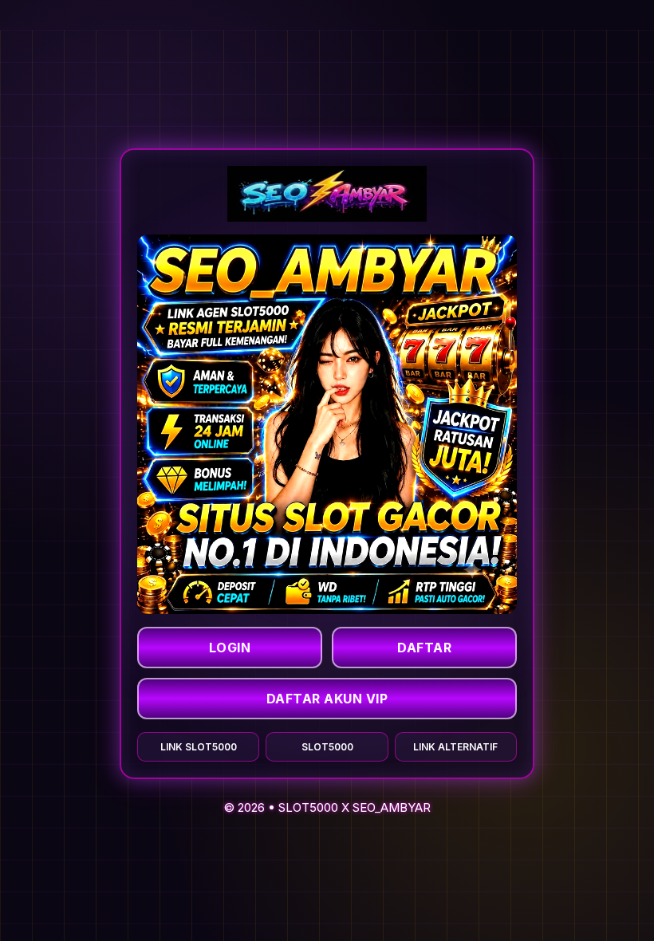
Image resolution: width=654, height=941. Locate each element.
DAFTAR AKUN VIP (327, 699)
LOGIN (230, 648)
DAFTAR (424, 648)
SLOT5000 (308, 807)
